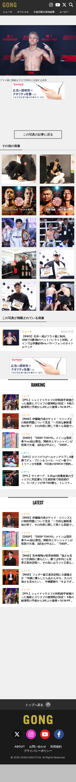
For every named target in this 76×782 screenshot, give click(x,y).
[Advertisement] (38, 652)
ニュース (7, 11)
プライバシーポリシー (38, 750)
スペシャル (23, 11)
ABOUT (19, 746)
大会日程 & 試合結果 (44, 11)
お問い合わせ (37, 746)
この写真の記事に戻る (38, 134)
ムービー (64, 11)
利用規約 (56, 746)
